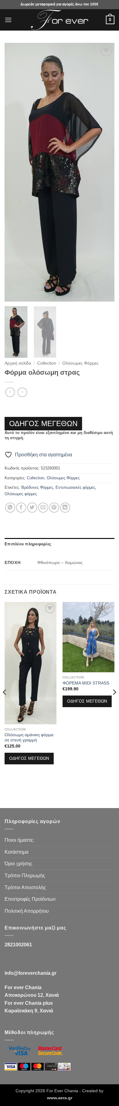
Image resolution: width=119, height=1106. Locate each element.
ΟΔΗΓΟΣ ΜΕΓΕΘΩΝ (43, 423)
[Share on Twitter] (32, 508)
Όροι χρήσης (18, 863)
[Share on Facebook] (21, 508)
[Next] (104, 172)
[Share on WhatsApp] (10, 508)
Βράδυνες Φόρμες (37, 487)
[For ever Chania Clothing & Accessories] (59, 20)
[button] (8, 19)
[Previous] (14, 172)
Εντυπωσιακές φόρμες (75, 487)
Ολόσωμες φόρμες (21, 494)
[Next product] (10, 392)
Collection (46, 363)
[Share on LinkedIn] (65, 508)
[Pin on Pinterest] (54, 508)
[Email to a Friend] (43, 508)
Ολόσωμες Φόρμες (80, 363)
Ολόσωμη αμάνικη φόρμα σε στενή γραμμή (29, 738)
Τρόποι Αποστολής (25, 887)
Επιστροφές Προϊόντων (30, 899)
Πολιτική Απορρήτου (27, 911)
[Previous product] (22, 392)
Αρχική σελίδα (18, 363)
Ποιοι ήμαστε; (19, 840)
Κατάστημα (16, 852)
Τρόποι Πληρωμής (25, 875)
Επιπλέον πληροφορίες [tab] (28, 544)
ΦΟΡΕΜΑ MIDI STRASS (86, 683)
